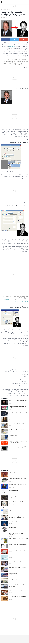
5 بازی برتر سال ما (12, 496)
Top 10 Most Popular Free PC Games (17, 567)
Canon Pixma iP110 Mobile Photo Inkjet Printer (17, 479)
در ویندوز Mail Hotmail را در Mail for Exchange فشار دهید (16, 534)
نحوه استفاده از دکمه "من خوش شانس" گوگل (18, 590)
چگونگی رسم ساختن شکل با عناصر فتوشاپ (17, 447)
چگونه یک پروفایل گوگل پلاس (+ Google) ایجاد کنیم (17, 485)
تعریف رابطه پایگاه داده (13, 579)
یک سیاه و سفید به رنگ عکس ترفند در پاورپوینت (18, 538)
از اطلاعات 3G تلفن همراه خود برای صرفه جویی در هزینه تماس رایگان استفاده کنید (17, 516)
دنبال (23, 42)
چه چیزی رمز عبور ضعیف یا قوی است (16, 556)
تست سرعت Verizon (13, 490)
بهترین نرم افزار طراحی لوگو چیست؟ (16, 429)
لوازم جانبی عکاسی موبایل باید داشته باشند (17, 472)
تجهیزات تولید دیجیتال (13, 573)
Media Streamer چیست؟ (14, 527)
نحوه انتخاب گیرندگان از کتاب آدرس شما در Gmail (17, 550)
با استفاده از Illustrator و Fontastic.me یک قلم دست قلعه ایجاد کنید (18, 441)
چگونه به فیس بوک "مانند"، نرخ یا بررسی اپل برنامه (18, 545)
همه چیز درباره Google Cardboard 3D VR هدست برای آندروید (18, 597)
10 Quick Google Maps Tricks (15, 510)
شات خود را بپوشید (12, 418)
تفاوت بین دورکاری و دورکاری (15, 561)
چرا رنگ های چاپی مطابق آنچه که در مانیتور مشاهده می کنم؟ (17, 585)
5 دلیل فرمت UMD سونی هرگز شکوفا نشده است (17, 502)
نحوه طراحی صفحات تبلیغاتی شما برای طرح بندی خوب (18, 407)
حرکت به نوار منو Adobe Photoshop (16, 423)
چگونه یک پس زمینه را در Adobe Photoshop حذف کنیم (18, 401)
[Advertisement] (14, 105)
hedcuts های (12, 46)
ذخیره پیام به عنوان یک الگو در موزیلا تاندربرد (18, 521)
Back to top (14, 636)
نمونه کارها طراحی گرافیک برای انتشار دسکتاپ (18, 412)
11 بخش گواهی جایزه (13, 435)
